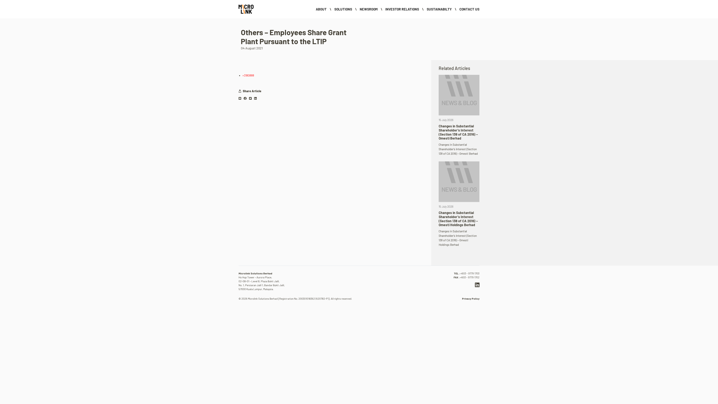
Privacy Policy (470, 298)
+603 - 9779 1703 (469, 273)
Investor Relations (402, 9)
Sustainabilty (439, 9)
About (321, 9)
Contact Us (469, 9)
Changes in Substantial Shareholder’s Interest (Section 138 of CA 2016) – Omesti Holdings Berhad (458, 219)
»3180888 (248, 75)
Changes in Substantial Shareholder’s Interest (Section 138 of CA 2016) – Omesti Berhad (458, 132)
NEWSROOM (369, 9)
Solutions (343, 9)
